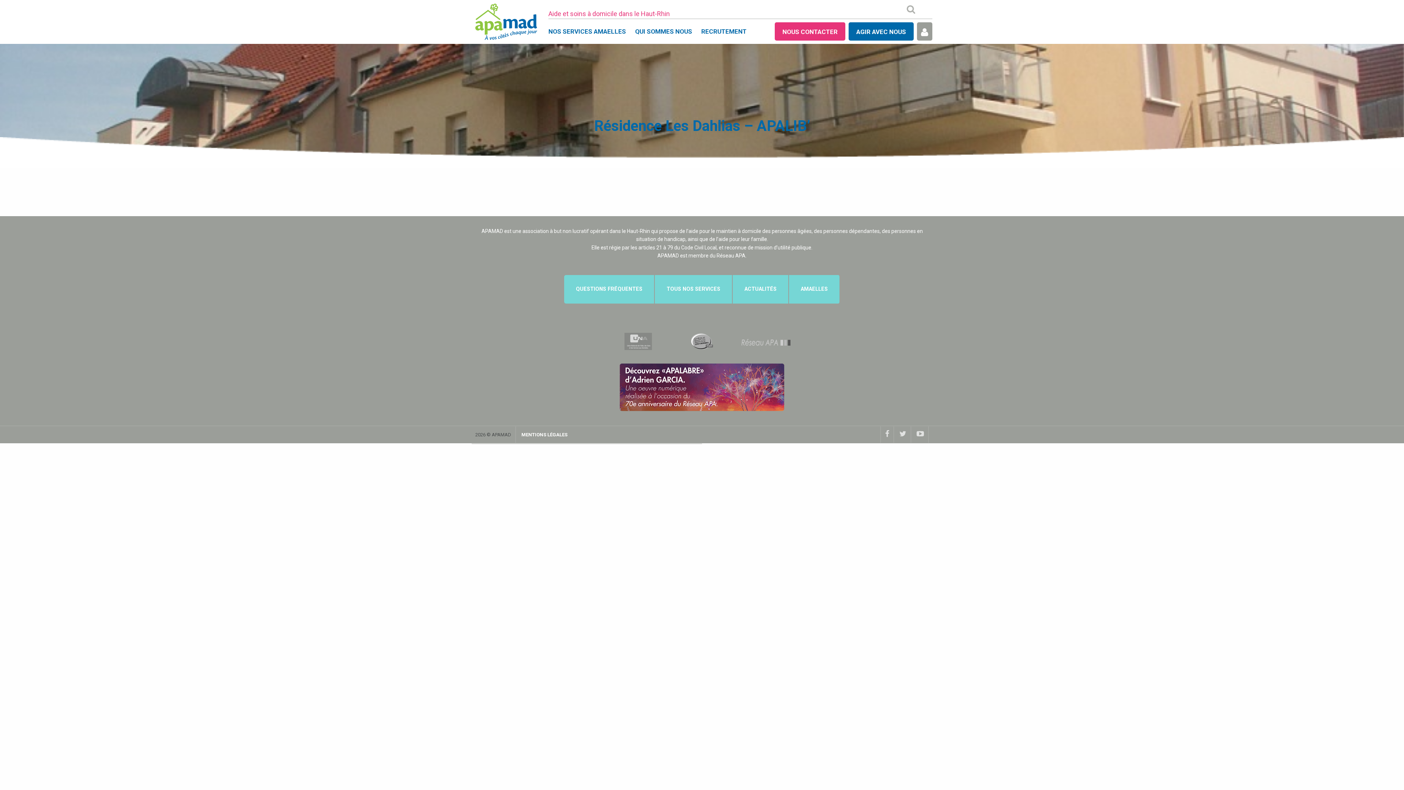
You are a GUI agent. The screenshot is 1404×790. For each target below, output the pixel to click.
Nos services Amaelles (587, 31)
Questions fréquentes (609, 289)
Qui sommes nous (663, 31)
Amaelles (814, 289)
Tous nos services (693, 289)
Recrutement (724, 31)
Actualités (760, 289)
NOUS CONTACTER (810, 31)
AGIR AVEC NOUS (881, 31)
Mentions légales (544, 434)
